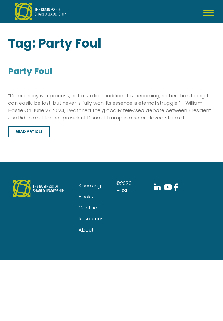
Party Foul (30, 71)
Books (86, 196)
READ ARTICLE (29, 131)
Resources (91, 218)
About (86, 229)
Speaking (90, 185)
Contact (89, 207)
